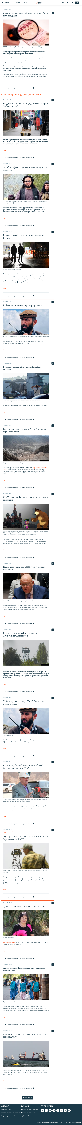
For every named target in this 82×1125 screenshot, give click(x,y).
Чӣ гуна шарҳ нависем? (7, 1116)
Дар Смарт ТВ (25, 1116)
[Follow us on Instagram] (53, 1110)
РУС (63, 2)
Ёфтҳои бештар (27, 1097)
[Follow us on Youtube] (50, 1110)
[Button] (11, 88)
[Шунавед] (72, 3)
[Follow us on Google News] (42, 1110)
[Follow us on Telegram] (61, 1110)
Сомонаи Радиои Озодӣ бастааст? (10, 1113)
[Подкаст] (69, 1110)
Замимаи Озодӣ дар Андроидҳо (30, 1110)
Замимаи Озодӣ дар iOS (28, 1113)
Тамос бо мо (4, 1119)
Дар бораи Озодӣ (6, 1110)
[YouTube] (67, 3)
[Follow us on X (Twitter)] (57, 1110)
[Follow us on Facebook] (46, 1110)
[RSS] (65, 1110)
